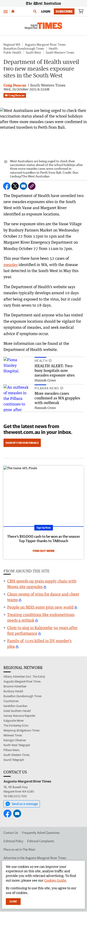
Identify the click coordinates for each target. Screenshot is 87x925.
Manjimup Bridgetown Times (21, 730)
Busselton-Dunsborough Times (23, 48)
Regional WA (11, 44)
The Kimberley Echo (15, 725)
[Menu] (5, 11)
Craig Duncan (17, 95)
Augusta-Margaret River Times (45, 44)
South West (33, 52)
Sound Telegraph (13, 760)
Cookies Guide (55, 880)
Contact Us (10, 833)
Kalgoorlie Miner (13, 720)
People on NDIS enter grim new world (40, 607)
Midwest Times (12, 735)
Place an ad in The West (19, 849)
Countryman (11, 701)
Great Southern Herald (17, 711)
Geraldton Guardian (15, 706)
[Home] (13, 11)
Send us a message (25, 804)
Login (45, 11)
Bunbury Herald (13, 691)
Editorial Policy (13, 841)
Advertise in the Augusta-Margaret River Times (34, 858)
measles (10, 264)
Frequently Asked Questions (41, 833)
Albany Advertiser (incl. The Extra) (24, 676)
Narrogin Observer (14, 740)
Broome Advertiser (14, 686)
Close (13, 901)
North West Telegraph (16, 745)
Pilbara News (11, 750)
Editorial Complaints (40, 841)
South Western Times (60, 52)
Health (53, 48)
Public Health (12, 52)
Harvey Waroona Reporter (19, 715)
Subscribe (64, 11)
